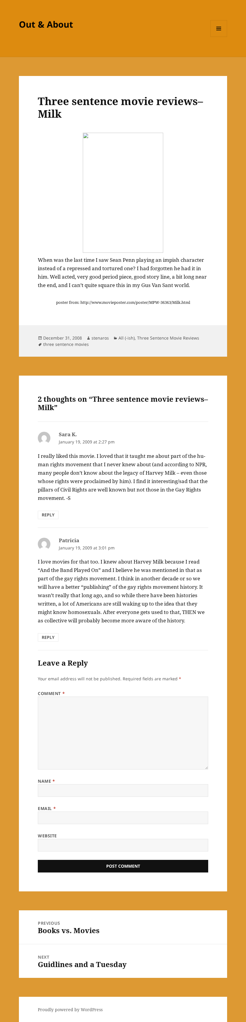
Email (47, 808)
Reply (48, 515)
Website (47, 836)
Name (46, 781)
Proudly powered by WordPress (70, 1009)
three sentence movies (66, 344)
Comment (51, 693)
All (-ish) (126, 338)
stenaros (100, 338)
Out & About (46, 24)
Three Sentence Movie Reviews (168, 338)
